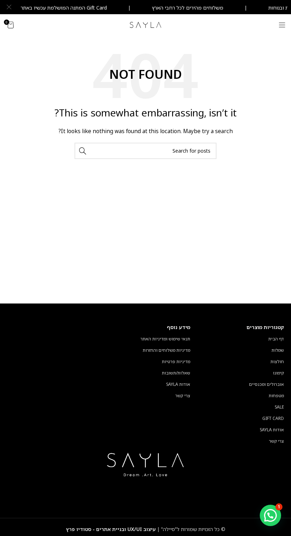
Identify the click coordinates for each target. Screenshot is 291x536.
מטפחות (276, 396)
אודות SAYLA (272, 430)
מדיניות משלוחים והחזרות (166, 350)
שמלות (277, 350)
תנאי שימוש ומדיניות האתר (165, 339)
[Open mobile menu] (282, 25)
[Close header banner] (9, 7)
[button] (270, 515)
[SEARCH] (83, 151)
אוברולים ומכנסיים (266, 384)
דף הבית (276, 339)
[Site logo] (145, 24)
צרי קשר (276, 441)
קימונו (278, 373)
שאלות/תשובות (176, 373)
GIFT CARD (273, 418)
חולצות (277, 362)
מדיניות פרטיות (176, 362)
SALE (279, 407)
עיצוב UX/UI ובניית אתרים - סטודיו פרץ (111, 529)
